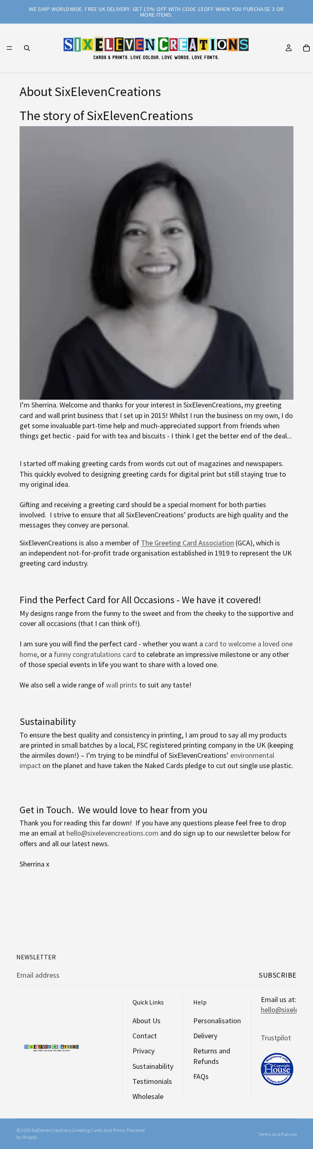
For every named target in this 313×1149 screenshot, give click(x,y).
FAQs (201, 1076)
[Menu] (9, 48)
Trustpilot (276, 1037)
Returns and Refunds (211, 1056)
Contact (144, 1036)
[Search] (27, 48)
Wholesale (147, 1096)
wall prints (122, 684)
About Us (146, 1020)
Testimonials (152, 1081)
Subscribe (278, 975)
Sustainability (152, 1066)
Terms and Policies (277, 1134)
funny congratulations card (95, 654)
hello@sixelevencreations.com (112, 833)
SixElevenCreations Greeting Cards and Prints (78, 1130)
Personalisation (217, 1020)
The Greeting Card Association (187, 542)
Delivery (205, 1036)
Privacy (143, 1051)
